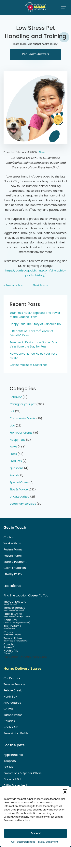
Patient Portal (13, 555)
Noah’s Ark (11, 650)
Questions (16, 468)
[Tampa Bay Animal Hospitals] (35, 7)
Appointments (13, 755)
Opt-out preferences (23, 842)
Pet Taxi (9, 767)
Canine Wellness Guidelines (28, 365)
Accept (35, 833)
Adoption (10, 761)
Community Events (23, 418)
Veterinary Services (23, 503)
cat (12, 411)
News (42, 152)
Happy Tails (17, 440)
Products (16, 461)
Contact (10, 537)
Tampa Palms (13, 638)
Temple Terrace (15, 608)
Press (13, 454)
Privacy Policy (13, 574)
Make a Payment (15, 562)
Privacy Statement (47, 842)
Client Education (15, 568)
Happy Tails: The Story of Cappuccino (35, 324)
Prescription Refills (16, 733)
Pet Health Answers (35, 54)
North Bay (11, 620)
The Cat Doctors (15, 601)
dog (12, 425)
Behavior (16, 397)
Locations (12, 586)
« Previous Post (13, 285)
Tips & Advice (19, 489)
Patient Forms (13, 549)
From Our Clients (21, 432)
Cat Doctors (12, 678)
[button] (65, 791)
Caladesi (10, 644)
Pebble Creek (13, 614)
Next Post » (40, 285)
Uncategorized (19, 496)
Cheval (9, 632)
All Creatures (13, 626)
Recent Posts (25, 304)
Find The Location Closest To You (26, 595)
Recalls (14, 475)
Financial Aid (12, 779)
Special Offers (19, 482)
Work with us (12, 543)
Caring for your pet (23, 404)
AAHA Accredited (15, 785)
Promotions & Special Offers (23, 773)
